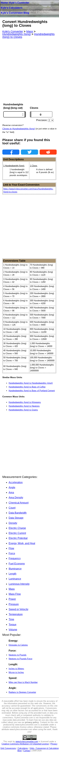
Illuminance (15, 568)
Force (12, 553)
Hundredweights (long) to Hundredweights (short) (31, 383)
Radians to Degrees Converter (22, 692)
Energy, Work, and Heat (22, 543)
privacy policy (32, 722)
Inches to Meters (16, 668)
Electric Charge (17, 528)
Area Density (16, 497)
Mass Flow (15, 594)
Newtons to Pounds (17, 655)
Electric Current (17, 533)
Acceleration (16, 482)
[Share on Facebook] (10, 152)
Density (13, 523)
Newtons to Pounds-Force (20, 659)
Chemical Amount (18, 502)
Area (11, 492)
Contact (26, 750)
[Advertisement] (29, 70)
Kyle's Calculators (11, 7)
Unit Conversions (8, 748)
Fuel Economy (17, 563)
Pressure (14, 604)
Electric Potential (18, 538)
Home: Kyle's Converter (15, 2)
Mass (12, 589)
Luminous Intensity (19, 584)
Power (12, 599)
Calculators (23, 748)
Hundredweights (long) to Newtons (24, 406)
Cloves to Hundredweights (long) (18, 128)
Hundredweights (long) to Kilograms (25, 402)
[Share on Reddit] (48, 152)
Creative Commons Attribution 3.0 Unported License (25, 744)
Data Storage (16, 517)
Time (11, 619)
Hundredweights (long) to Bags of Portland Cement (32, 390)
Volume (13, 629)
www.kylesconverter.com (27, 741)
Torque (12, 624)
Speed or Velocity (18, 609)
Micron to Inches (16, 672)
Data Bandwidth (18, 512)
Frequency (15, 558)
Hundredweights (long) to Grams (23, 410)
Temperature (16, 614)
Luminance (15, 578)
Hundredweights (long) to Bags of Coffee (27, 387)
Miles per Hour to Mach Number (23, 682)
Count (12, 507)
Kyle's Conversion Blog (15, 12)
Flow (11, 548)
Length (12, 573)
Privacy (54, 744)
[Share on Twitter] (29, 152)
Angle (12, 487)
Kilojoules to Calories (18, 645)
